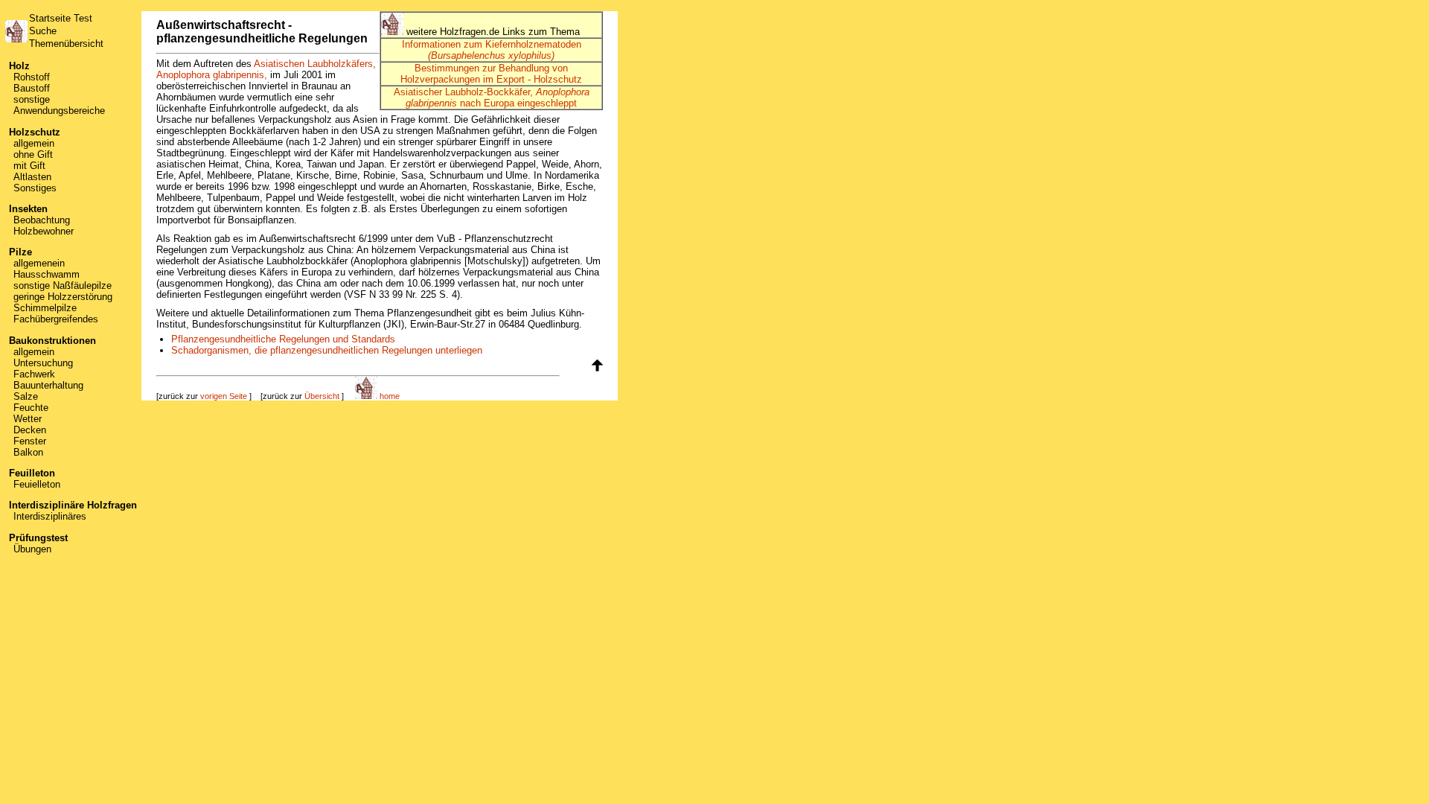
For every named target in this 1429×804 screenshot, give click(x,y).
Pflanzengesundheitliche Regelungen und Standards (283, 339)
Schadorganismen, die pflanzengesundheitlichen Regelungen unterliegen (326, 350)
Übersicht (321, 396)
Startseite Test (60, 18)
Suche (43, 30)
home (388, 396)
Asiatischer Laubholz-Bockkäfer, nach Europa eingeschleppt (491, 97)
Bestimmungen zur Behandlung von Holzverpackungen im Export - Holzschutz (491, 74)
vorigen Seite (223, 396)
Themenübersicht (66, 43)
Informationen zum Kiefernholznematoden (491, 50)
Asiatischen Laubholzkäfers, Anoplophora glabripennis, (266, 69)
